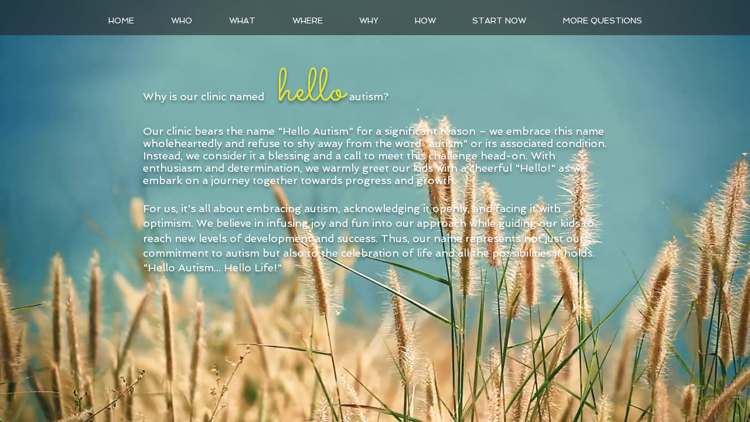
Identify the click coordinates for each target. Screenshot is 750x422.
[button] (242, 20)
